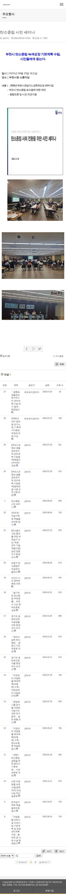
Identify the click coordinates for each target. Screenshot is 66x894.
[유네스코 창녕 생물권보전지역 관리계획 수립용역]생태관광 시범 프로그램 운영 (16, 483)
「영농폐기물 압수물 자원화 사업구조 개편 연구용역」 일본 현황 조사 (16, 712)
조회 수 (59, 385)
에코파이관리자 (31, 392)
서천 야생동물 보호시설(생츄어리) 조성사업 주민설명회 (16, 789)
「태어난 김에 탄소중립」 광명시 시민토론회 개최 (15, 644)
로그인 (16, 890)
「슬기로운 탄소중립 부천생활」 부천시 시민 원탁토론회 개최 (16, 601)
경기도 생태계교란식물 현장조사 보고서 (15, 663)
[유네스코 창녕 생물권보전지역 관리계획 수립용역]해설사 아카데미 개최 (15, 455)
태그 (61, 851)
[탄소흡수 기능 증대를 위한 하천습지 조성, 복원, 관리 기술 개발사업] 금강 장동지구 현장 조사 (16, 543)
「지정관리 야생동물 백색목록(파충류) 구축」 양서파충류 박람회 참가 (16, 739)
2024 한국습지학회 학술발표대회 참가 (15, 518)
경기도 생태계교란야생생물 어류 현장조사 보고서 (15, 623)
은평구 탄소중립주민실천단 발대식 (15, 567)
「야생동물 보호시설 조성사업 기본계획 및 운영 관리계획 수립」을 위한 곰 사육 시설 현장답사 (16, 830)
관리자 (6, 38)
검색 (38, 855)
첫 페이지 (22, 862)
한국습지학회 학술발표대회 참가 (15, 806)
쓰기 (48, 851)
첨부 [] (6, 355)
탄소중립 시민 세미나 (17, 32)
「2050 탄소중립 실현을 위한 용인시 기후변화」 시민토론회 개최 (15, 765)
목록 (62, 364)
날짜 (47, 385)
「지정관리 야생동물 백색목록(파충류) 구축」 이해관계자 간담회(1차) (16, 685)
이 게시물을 (58, 356)
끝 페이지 (43, 862)
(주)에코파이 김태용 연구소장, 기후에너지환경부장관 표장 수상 (16, 427)
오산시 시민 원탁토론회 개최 (15, 580)
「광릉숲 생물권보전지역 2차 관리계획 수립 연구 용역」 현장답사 (16, 400)
